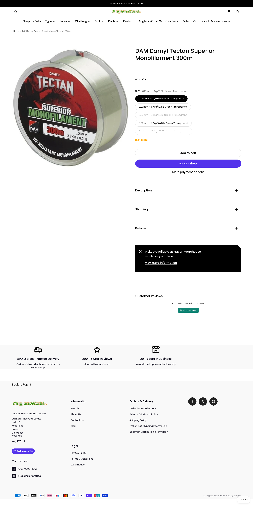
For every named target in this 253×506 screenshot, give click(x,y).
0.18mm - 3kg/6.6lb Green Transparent (161, 98)
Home (16, 31)
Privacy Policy (78, 453)
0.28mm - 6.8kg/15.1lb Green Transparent (163, 115)
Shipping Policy (138, 420)
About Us (76, 414)
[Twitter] (203, 401)
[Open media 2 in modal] (70, 107)
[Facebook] (192, 401)
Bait (97, 21)
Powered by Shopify (231, 495)
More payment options (188, 172)
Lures (63, 21)
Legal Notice (78, 464)
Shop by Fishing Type (37, 21)
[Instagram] (213, 401)
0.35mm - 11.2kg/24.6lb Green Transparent (163, 123)
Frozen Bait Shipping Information (148, 426)
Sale (186, 21)
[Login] (229, 11)
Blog (73, 426)
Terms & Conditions (82, 458)
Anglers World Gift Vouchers (158, 21)
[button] (16, 11)
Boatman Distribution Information (148, 432)
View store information (161, 263)
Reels (127, 21)
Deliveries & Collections (142, 408)
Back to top (20, 385)
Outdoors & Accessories (210, 21)
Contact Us (77, 420)
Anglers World (212, 495)
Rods (111, 21)
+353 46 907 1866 (27, 469)
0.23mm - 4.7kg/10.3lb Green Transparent (163, 106)
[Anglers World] (126, 11)
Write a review (188, 310)
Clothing (81, 21)
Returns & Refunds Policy (143, 414)
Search (75, 408)
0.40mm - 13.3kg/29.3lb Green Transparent (163, 131)
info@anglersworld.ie (30, 476)
